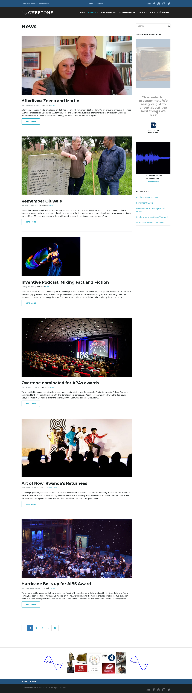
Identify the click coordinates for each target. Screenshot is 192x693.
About (91, 3)
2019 (50, 488)
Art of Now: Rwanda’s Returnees (54, 483)
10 (55, 628)
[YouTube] (158, 3)
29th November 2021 (30, 105)
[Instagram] (163, 3)
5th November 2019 (30, 387)
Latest (92, 12)
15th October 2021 (30, 205)
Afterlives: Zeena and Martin (50, 100)
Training (142, 12)
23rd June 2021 (28, 287)
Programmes (108, 12)
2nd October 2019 (29, 488)
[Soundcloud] (149, 3)
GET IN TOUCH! (153, 182)
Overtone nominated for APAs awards (60, 382)
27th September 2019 (31, 588)
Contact (99, 3)
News (52, 105)
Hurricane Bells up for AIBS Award (56, 583)
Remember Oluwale (42, 201)
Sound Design (127, 12)
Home (83, 12)
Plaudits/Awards (159, 12)
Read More (31, 121)
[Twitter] (169, 3)
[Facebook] (154, 3)
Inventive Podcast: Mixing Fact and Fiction (65, 282)
